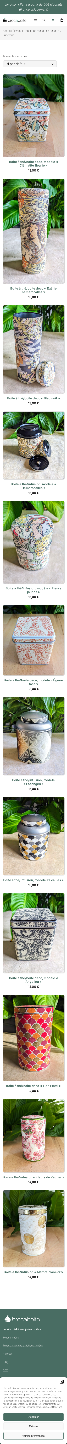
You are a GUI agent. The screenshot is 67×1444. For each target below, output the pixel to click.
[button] (62, 1381)
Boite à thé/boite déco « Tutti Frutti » (33, 1086)
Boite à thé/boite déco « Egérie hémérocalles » (33, 290)
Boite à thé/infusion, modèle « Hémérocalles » (33, 486)
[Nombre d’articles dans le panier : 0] (61, 20)
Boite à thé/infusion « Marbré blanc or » (33, 1272)
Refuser (33, 1426)
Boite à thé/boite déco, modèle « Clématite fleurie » (33, 163)
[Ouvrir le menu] (35, 20)
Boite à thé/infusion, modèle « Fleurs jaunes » (33, 590)
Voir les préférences (33, 1435)
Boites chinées (11, 1337)
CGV (5, 1370)
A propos (8, 1353)
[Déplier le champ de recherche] (44, 20)
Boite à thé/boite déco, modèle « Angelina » (33, 980)
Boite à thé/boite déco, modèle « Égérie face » (33, 682)
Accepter (34, 1416)
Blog (5, 1361)
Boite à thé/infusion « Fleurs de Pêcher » (33, 1177)
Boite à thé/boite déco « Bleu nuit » (33, 398)
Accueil (7, 30)
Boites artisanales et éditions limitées (23, 1345)
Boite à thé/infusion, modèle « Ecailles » (33, 880)
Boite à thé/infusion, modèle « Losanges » (33, 782)
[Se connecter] (53, 20)
